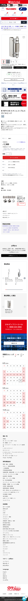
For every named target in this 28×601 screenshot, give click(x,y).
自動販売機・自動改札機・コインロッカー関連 (13, 472)
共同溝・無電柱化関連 (8, 486)
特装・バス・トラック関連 (9, 478)
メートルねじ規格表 (7, 228)
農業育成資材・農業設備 (8, 488)
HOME (2, 26)
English (4, 572)
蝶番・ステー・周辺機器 (14, 26)
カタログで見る (20, 67)
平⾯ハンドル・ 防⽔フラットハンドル (11, 536)
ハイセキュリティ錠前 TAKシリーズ (11, 492)
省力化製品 (5, 496)
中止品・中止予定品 (7, 457)
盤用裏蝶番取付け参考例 (7, 226)
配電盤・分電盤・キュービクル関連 (11, 484)
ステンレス (5, 514)
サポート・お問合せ (8, 558)
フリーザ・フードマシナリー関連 (10, 474)
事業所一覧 (16, 593)
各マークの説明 (6, 232)
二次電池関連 (6, 468)
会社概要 (10, 593)
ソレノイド (5, 554)
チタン (4, 510)
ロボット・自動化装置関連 (9, 466)
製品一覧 (6, 26)
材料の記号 (17, 230)
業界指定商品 (6, 526)
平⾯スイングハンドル (8, 534)
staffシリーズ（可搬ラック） (9, 498)
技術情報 (5, 504)
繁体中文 (5, 578)
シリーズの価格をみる (21, 142)
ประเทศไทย (5, 580)
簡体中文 (5, 576)
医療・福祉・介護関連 (8, 464)
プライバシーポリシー (11, 597)
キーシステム (6, 532)
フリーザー (5, 546)
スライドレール (6, 552)
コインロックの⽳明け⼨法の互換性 (11, 530)
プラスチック (6, 518)
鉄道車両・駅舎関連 (7, 476)
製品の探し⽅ (6, 563)
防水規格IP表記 (15, 228)
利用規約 (3, 597)
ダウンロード (14, 79)
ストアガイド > (6, 215)
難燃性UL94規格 (16, 226)
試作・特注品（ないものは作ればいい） (12, 490)
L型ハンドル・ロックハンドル (9, 538)
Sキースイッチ (6, 450)
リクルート (23, 593)
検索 (24, 22)
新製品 (4, 438)
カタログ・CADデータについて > (10, 213)
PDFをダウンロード (6, 67)
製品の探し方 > (6, 217)
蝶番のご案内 (6, 540)
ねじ (4, 550)
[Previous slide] (3, 278)
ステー (4, 544)
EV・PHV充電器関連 (7, 480)
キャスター (5, 548)
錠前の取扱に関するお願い (9, 528)
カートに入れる (14, 157)
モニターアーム (6, 500)
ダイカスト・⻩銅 (7, 516)
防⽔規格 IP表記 (6, 522)
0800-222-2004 (15, 327)
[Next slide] (25, 278)
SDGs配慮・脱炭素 (7, 494)
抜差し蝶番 (6, 28)
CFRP (4, 512)
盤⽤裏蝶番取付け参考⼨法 (9, 542)
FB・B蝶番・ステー (7, 442)
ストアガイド (6, 561)
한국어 (4, 574)
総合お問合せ (6, 565)
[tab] (8, 289)
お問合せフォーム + (14, 255)
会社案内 (4, 593)
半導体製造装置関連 (7, 470)
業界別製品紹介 (7, 461)
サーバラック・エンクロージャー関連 (11, 482)
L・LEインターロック (7, 448)
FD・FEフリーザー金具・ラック (10, 455)
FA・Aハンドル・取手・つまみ (10, 440)
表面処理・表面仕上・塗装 (8, 230)
